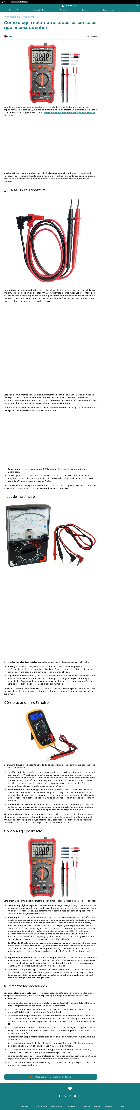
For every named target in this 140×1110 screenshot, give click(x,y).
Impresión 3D (38, 10)
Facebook (59, 1095)
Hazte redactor (71, 1106)
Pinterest (70, 1095)
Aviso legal (86, 1106)
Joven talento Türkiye (19, 2)
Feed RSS (80, 1095)
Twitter (64, 1095)
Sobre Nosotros (25, 1106)
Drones (85, 10)
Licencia (97, 1106)
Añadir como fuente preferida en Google (53, 1077)
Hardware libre (10, 17)
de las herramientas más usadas (25, 107)
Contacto (120, 1106)
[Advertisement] (50, 133)
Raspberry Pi (13, 10)
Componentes (108, 10)
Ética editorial (56, 1106)
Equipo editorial (41, 1106)
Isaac (9, 36)
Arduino (63, 10)
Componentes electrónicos (28, 17)
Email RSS (75, 1095)
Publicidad (108, 1106)
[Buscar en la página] (137, 6)
